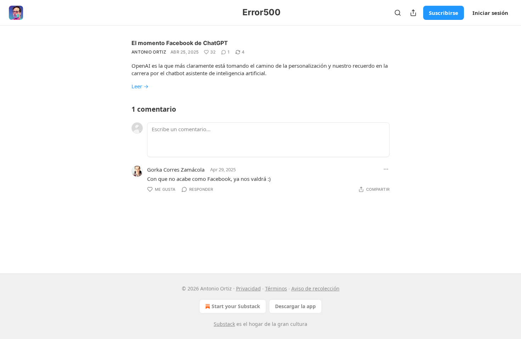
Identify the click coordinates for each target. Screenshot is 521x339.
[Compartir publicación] (413, 13)
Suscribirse (443, 12)
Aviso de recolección (315, 288)
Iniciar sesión (490, 12)
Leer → (140, 86)
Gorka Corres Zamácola (176, 169)
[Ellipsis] (386, 169)
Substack (224, 324)
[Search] (398, 13)
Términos (276, 288)
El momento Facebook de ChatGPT (179, 42)
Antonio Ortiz (148, 52)
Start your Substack (236, 306)
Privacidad (248, 288)
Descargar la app (295, 306)
